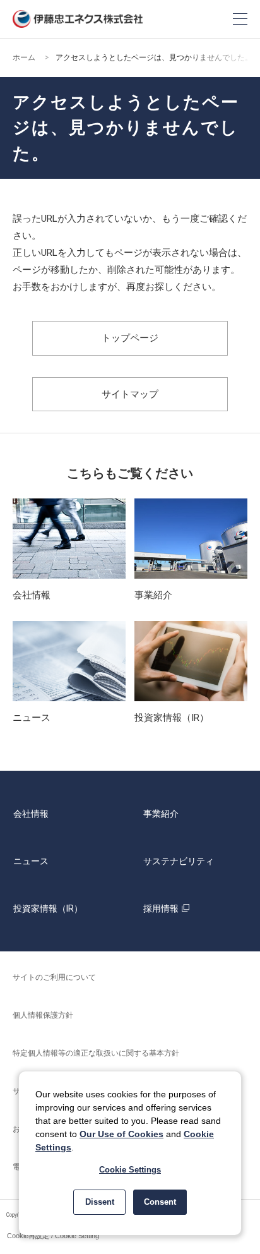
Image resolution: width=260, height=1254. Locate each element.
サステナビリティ (178, 861)
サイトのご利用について (54, 977)
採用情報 (161, 908)
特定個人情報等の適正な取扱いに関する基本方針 (96, 1053)
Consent (160, 1202)
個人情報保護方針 (43, 1015)
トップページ (130, 338)
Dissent (99, 1202)
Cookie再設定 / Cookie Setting (53, 1235)
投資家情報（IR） (48, 908)
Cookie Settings (130, 1169)
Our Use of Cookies (121, 1134)
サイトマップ (130, 394)
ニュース (31, 861)
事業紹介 (161, 814)
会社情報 (31, 814)
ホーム (24, 57)
